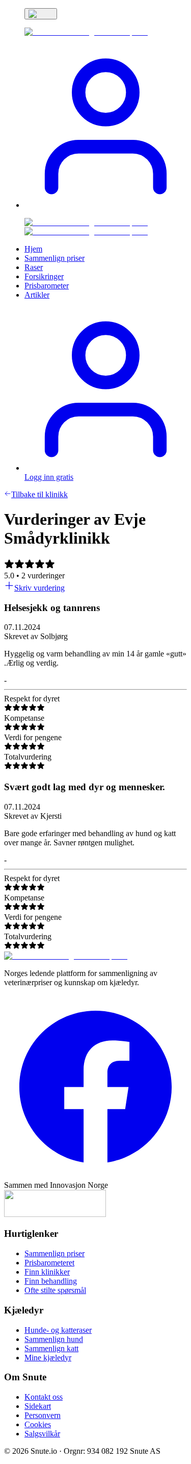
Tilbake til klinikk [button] (39, 494)
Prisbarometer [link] (46, 285)
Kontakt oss (43, 1397)
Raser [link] (33, 267)
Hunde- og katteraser (58, 1330)
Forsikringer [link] (44, 276)
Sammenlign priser (54, 1253)
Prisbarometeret (49, 1262)
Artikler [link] (36, 294)
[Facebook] (95, 1176)
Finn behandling (50, 1281)
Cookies (37, 1424)
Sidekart (37, 1406)
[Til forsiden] (65, 955)
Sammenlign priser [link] (54, 258)
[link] (86, 32)
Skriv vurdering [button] (39, 587)
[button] (105, 205)
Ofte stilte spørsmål (55, 1290)
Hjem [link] (33, 249)
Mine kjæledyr (47, 1357)
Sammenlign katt (51, 1348)
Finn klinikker (47, 1271)
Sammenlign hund (53, 1339)
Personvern (42, 1415)
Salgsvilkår (42, 1433)
